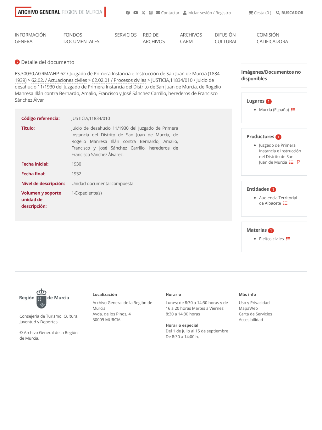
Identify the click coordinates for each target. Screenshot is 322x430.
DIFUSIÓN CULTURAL (226, 38)
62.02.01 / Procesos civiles (119, 80)
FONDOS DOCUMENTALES (81, 38)
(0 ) (262, 12)
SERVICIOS (126, 35)
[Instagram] (151, 12)
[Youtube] (136, 12)
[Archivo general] (60, 11)
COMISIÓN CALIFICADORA (272, 38)
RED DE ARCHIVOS (154, 38)
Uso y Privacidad (254, 302)
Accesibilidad (251, 319)
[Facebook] (128, 12)
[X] (144, 12)
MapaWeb (248, 308)
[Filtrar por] (293, 109)
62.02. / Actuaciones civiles (59, 80)
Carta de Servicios (255, 314)
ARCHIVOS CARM (191, 38)
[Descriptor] (299, 162)
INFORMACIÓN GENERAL (30, 38)
